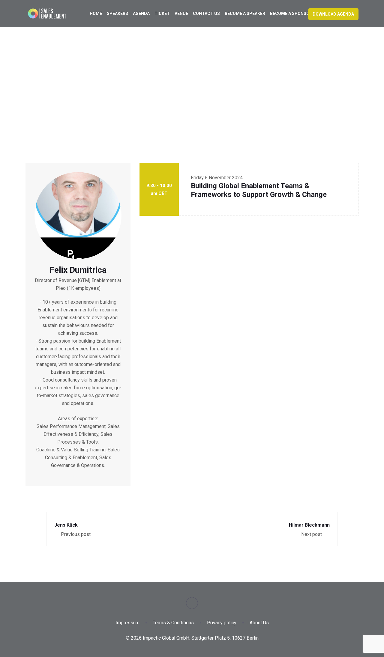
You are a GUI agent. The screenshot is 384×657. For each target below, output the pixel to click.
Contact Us (206, 13)
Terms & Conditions (173, 623)
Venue (181, 13)
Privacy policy (221, 623)
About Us (259, 623)
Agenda (141, 13)
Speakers (117, 13)
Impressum (128, 623)
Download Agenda (333, 14)
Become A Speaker (245, 13)
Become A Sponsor (291, 13)
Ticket (162, 13)
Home (96, 13)
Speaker (182, 91)
